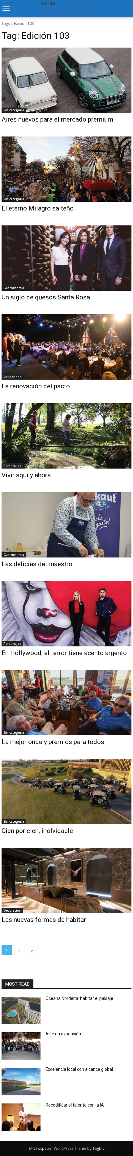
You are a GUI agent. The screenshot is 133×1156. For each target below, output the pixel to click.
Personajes (12, 466)
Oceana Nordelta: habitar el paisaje (79, 998)
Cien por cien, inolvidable (37, 831)
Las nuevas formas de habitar (44, 919)
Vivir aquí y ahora (26, 475)
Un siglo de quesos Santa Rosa (46, 297)
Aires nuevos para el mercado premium (57, 119)
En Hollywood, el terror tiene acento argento (64, 653)
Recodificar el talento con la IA (75, 1105)
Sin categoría (13, 110)
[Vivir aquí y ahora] (66, 436)
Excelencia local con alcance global (79, 1069)
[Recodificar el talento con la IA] (21, 1117)
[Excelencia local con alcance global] (21, 1081)
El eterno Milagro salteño (38, 208)
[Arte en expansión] (21, 1046)
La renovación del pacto (36, 386)
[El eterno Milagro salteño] (66, 169)
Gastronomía (13, 288)
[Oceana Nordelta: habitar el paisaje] (21, 1010)
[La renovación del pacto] (66, 347)
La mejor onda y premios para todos (53, 742)
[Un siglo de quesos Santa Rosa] (66, 258)
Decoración (12, 910)
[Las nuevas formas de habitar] (66, 880)
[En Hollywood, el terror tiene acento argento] (66, 613)
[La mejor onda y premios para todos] (66, 702)
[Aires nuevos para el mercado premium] (66, 80)
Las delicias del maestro (37, 564)
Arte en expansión (63, 1033)
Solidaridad (12, 377)
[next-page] (32, 950)
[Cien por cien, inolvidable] (66, 791)
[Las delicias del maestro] (66, 524)
